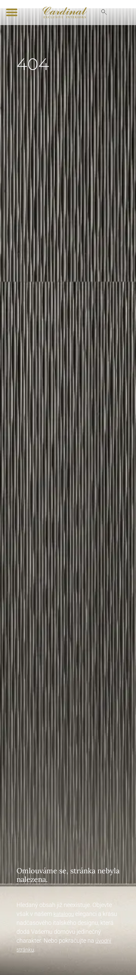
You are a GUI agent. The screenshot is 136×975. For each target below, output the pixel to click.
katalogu (63, 914)
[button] (11, 12)
